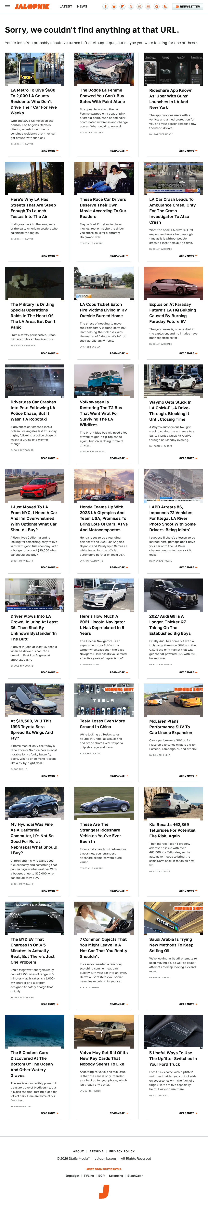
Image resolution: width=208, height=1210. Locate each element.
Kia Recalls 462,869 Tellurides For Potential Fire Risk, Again (172, 830)
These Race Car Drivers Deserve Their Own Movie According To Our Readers (103, 208)
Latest (66, 6)
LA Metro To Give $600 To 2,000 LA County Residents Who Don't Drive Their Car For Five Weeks (34, 101)
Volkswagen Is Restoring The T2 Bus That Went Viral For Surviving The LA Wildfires (101, 413)
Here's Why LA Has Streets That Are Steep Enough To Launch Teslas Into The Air (33, 208)
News (82, 6)
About (78, 1151)
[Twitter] (131, 6)
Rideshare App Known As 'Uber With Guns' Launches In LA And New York (171, 99)
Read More (48, 151)
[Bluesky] (114, 6)
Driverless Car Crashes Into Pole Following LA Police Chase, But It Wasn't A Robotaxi (33, 411)
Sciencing (116, 1175)
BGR (101, 1175)
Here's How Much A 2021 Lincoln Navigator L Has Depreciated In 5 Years (102, 625)
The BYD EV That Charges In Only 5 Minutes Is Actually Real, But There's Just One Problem (33, 951)
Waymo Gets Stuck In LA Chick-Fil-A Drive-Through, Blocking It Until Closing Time (170, 411)
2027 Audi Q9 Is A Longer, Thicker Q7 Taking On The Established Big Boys (170, 625)
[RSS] (165, 6)
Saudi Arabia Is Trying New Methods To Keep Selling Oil (171, 945)
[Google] (157, 6)
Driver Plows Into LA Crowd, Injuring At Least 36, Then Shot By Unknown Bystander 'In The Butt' (34, 627)
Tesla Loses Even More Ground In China (102, 724)
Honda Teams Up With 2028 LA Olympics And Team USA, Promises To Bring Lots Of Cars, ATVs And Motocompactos (104, 518)
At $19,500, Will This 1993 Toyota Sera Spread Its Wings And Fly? (32, 730)
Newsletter (190, 6)
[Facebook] (105, 6)
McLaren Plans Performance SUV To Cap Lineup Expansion (170, 727)
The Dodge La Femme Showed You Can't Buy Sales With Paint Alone (102, 96)
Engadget (72, 1175)
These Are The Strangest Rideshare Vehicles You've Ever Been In (100, 833)
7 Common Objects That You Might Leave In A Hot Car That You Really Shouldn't (103, 948)
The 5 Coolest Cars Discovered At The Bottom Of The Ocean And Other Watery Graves (32, 1064)
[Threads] (139, 6)
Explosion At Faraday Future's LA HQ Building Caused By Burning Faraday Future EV (172, 313)
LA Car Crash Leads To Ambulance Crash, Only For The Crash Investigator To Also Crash (172, 211)
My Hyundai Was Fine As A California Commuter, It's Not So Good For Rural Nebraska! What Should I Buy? (34, 838)
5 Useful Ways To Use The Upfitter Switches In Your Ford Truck (173, 1058)
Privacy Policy (122, 1151)
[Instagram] (148, 6)
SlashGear (135, 1175)
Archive (96, 1151)
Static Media (78, 1158)
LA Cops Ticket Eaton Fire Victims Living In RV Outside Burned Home (103, 310)
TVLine (89, 1175)
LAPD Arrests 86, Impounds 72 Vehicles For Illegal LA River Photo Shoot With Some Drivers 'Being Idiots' (172, 518)
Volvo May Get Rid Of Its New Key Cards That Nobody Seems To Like (104, 1058)
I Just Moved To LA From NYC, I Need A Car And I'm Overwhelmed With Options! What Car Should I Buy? (34, 518)
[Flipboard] (122, 6)
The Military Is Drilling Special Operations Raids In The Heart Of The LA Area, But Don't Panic (33, 316)
